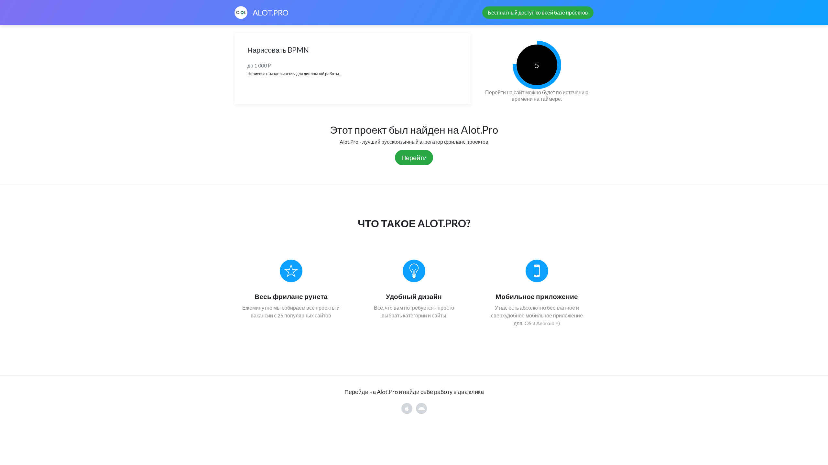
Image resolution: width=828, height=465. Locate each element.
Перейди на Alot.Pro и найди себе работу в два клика (414, 391)
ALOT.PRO (271, 12)
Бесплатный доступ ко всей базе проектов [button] (538, 12)
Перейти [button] (414, 157)
